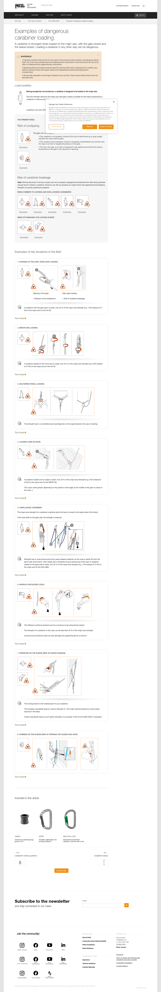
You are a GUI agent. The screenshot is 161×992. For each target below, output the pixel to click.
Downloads (136, 5)
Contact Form (121, 944)
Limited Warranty (88, 967)
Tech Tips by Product (35, 21)
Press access (121, 947)
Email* (84, 901)
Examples (23, 147)
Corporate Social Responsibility (94, 941)
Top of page (20, 318)
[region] (81, 116)
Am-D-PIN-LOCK (54, 21)
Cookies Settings (56, 126)
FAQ (112, 11)
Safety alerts (66, 15)
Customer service (122, 5)
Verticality (19, 15)
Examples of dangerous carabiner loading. (79, 21)
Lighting (34, 15)
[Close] (113, 101)
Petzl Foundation (88, 945)
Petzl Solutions (88, 948)
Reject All (90, 126)
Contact (113, 14)
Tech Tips (49, 15)
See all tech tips (61, 871)
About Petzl (86, 937)
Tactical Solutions (89, 963)
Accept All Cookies (106, 126)
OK (126, 905)
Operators (46, 6)
